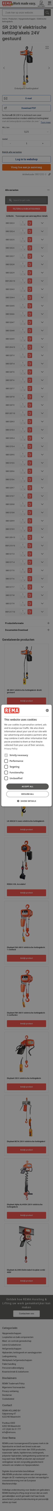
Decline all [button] (27, 794)
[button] (26, 801)
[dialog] (26, 756)
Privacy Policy (10, 748)
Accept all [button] (27, 786)
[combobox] (47, 710)
